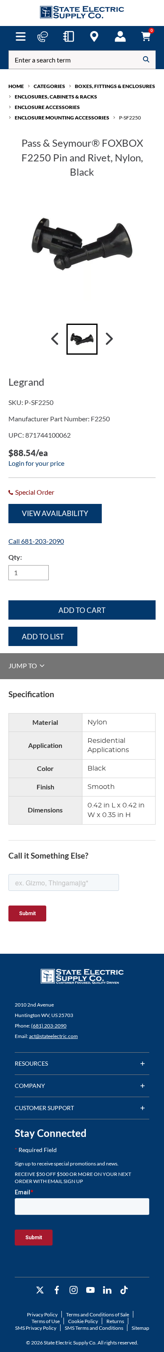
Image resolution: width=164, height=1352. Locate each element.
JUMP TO (23, 666)
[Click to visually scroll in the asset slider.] (54, 339)
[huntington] (94, 36)
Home (16, 86)
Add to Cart (82, 610)
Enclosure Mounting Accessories (62, 117)
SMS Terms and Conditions (94, 1328)
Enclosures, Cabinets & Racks (56, 96)
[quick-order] (68, 36)
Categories (49, 86)
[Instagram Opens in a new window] (73, 1290)
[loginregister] (120, 36)
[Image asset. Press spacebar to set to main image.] (82, 339)
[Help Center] (42, 36)
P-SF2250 (130, 117)
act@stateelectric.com (53, 1036)
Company (30, 1085)
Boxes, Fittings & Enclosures (115, 86)
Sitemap (140, 1328)
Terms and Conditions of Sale (97, 1314)
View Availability (55, 513)
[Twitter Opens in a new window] (40, 1290)
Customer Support (44, 1107)
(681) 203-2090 (48, 1025)
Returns (115, 1321)
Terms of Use (46, 1321)
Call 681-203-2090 (36, 541)
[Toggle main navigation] (20, 36)
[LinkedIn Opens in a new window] (107, 1290)
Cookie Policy (83, 1321)
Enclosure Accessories (47, 107)
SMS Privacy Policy (35, 1328)
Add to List (43, 636)
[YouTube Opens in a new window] (90, 1290)
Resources (31, 1063)
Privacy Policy (42, 1314)
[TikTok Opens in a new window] (124, 1290)
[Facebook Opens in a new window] (57, 1290)
